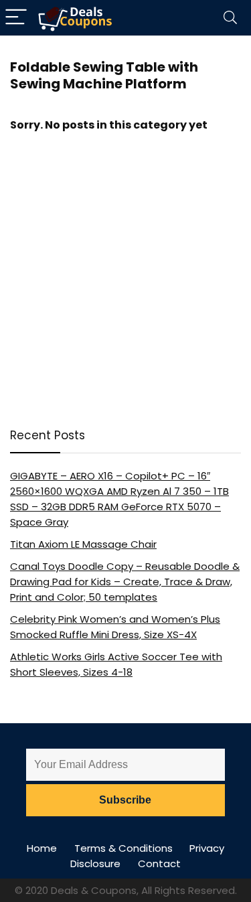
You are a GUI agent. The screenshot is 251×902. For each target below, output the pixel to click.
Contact (159, 863)
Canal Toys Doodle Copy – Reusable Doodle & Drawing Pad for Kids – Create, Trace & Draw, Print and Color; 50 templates (125, 581)
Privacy (206, 848)
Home (42, 848)
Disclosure (95, 863)
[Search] (230, 17)
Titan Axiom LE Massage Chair (83, 544)
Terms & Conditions (123, 848)
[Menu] (16, 17)
